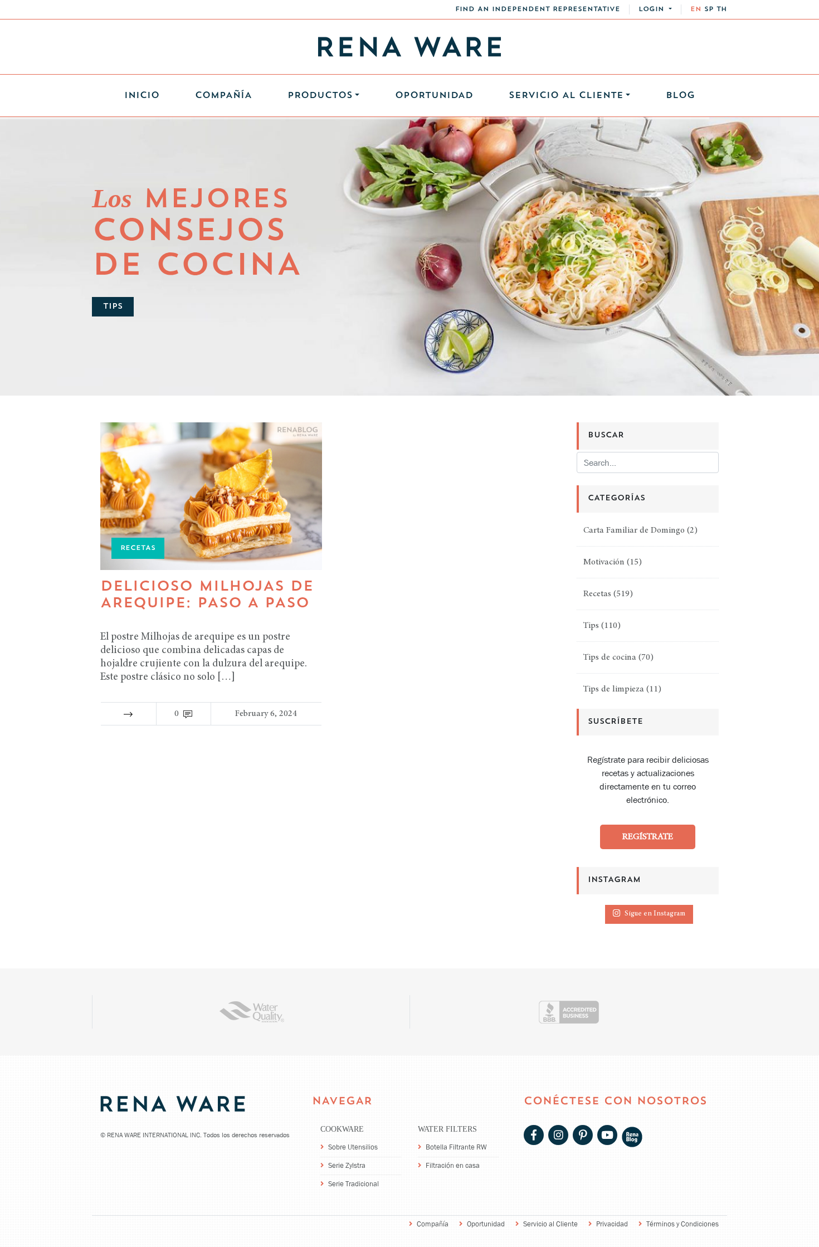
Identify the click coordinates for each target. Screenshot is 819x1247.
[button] (655, 9)
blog (680, 95)
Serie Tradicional (353, 1183)
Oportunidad (434, 95)
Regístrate (647, 836)
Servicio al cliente (566, 95)
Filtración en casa (453, 1165)
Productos (320, 95)
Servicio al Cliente (550, 1224)
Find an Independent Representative (537, 9)
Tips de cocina (609, 657)
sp (709, 9)
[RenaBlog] (632, 1136)
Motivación (604, 562)
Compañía (223, 95)
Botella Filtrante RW (456, 1147)
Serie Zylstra (346, 1165)
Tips (591, 625)
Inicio (141, 95)
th (721, 9)
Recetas (597, 594)
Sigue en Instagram (655, 914)
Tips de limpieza (613, 689)
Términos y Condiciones (682, 1224)
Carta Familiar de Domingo (634, 530)
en (695, 9)
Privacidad (612, 1224)
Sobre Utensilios (353, 1147)
